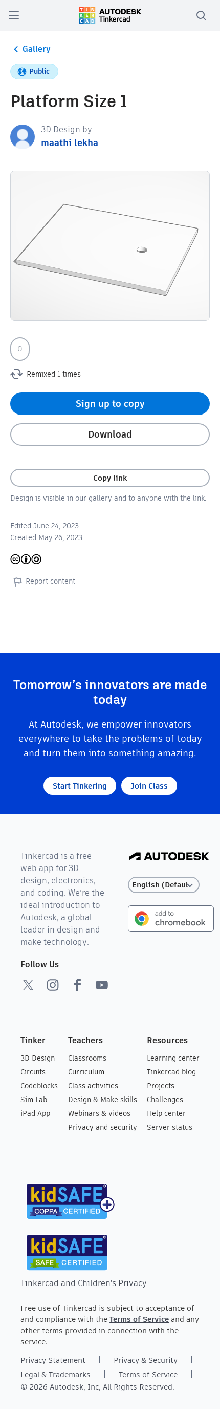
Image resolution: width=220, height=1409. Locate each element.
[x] (28, 984)
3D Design (37, 1058)
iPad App (35, 1113)
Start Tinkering (80, 785)
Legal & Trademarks (55, 1374)
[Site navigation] (13, 15)
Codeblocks (39, 1086)
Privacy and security (102, 1127)
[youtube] (101, 984)
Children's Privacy (112, 1283)
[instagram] (52, 984)
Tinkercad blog (171, 1072)
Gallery (37, 49)
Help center (166, 1113)
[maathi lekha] (22, 136)
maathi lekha (69, 142)
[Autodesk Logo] (169, 857)
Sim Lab (33, 1099)
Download (110, 434)
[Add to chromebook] (171, 918)
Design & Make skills (102, 1099)
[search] (201, 15)
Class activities (93, 1086)
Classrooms (87, 1058)
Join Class (149, 785)
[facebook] (77, 984)
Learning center (173, 1058)
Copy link (110, 477)
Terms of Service (139, 1319)
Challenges (165, 1099)
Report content (50, 581)
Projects (160, 1086)
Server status (169, 1127)
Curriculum (86, 1072)
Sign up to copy (110, 403)
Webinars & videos (99, 1113)
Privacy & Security (146, 1360)
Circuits (33, 1072)
